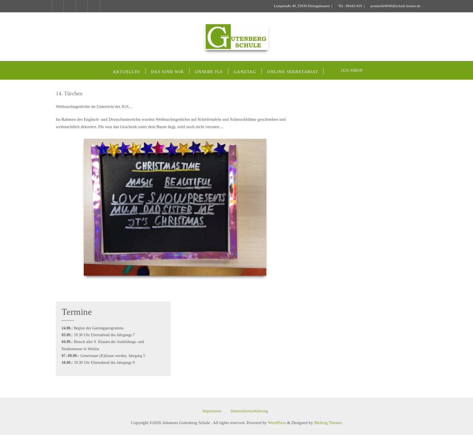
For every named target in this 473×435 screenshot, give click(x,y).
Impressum (212, 411)
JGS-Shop (352, 70)
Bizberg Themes (328, 422)
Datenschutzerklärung (249, 411)
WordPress (277, 422)
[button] (58, 214)
